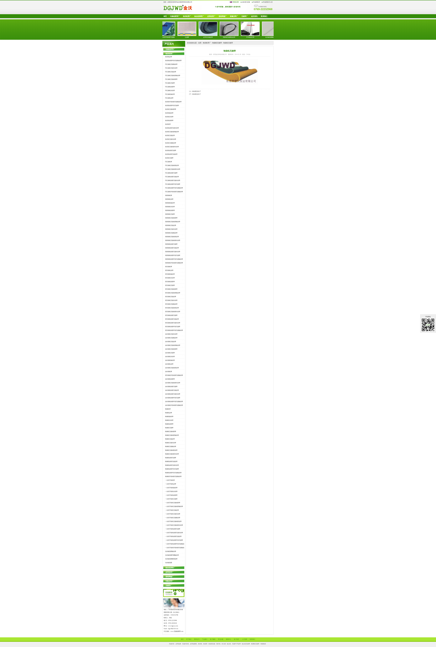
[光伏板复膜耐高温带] (254, 35)
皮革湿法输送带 (191, 37)
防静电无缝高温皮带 (212, 37)
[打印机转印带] (233, 35)
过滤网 (170, 37)
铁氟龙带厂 (234, 16)
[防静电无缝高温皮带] (212, 35)
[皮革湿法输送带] (191, 35)
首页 (165, 16)
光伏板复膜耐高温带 (255, 37)
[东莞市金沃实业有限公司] (182, 12)
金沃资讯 (254, 16)
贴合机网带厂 (199, 16)
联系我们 (264, 16)
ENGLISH (236, 2)
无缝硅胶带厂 (175, 16)
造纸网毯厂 (223, 16)
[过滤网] (170, 35)
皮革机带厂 (211, 16)
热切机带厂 (187, 16)
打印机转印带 (234, 37)
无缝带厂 (244, 16)
